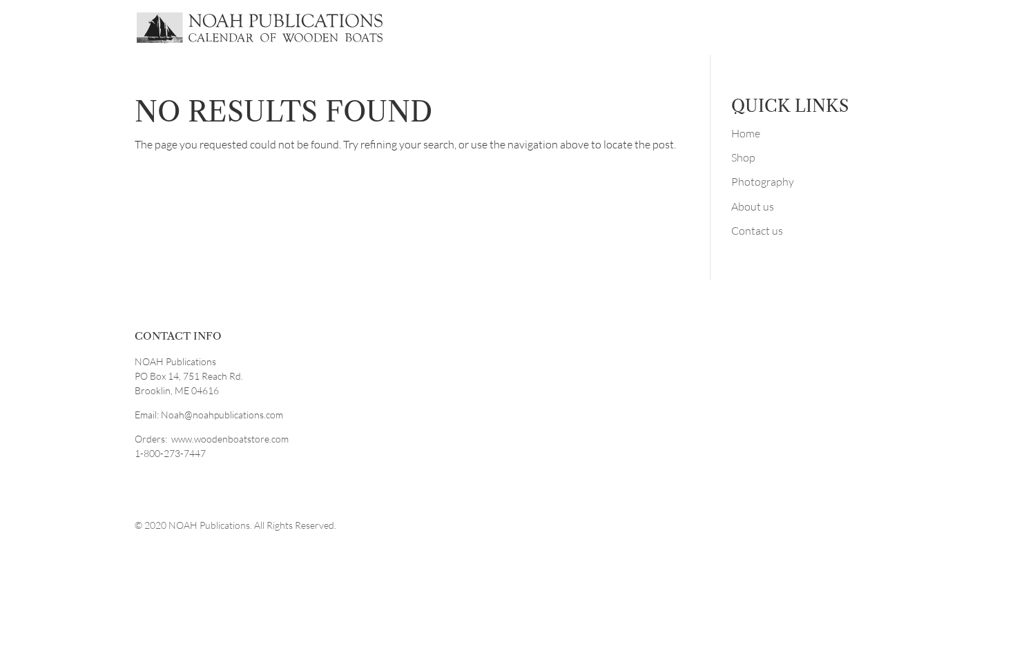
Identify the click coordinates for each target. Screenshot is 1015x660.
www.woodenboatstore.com (230, 439)
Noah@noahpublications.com (222, 414)
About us (752, 206)
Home (745, 133)
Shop (743, 157)
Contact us (757, 230)
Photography (762, 181)
